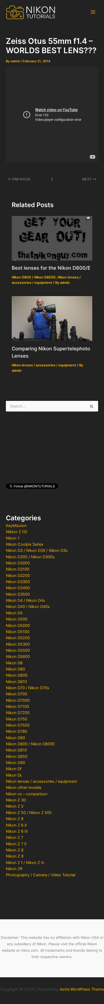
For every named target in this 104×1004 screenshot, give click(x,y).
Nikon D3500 (18, 594)
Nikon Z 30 (16, 800)
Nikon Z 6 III (17, 831)
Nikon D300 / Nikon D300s (30, 557)
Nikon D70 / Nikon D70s (27, 687)
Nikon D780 (16, 731)
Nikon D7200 (18, 712)
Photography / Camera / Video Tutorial (40, 875)
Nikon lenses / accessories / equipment (41, 781)
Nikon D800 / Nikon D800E (30, 744)
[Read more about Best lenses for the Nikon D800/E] (52, 237)
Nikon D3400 (18, 588)
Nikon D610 (16, 681)
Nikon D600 (16, 675)
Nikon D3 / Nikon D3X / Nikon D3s (37, 550)
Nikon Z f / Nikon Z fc (25, 862)
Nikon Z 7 (14, 837)
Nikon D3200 (18, 575)
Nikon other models (24, 787)
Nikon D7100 (17, 706)
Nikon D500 (16, 619)
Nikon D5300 (18, 644)
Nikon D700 (16, 694)
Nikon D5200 (18, 637)
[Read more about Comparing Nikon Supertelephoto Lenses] (52, 318)
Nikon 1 (12, 538)
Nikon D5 (14, 613)
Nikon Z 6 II (16, 825)
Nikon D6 (14, 663)
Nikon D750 (16, 719)
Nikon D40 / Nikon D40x (28, 606)
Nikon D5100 (17, 631)
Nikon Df (14, 768)
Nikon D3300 (18, 581)
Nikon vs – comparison (26, 794)
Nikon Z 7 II (16, 844)
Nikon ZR (14, 868)
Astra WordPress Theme (82, 989)
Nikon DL (14, 775)
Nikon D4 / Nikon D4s (25, 600)
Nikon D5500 (18, 650)
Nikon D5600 (18, 656)
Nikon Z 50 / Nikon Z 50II (28, 812)
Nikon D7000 (18, 700)
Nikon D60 (15, 669)
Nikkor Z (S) (16, 531)
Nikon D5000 (18, 625)
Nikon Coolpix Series (24, 544)
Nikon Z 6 (14, 818)
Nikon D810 (16, 750)
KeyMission (16, 525)
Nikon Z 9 (14, 856)
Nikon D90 (15, 762)
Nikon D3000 (18, 563)
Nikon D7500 (18, 725)
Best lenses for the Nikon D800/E (51, 268)
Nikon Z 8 (14, 850)
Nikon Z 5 (14, 806)
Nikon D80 (15, 737)
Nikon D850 (16, 756)
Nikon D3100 (17, 569)
